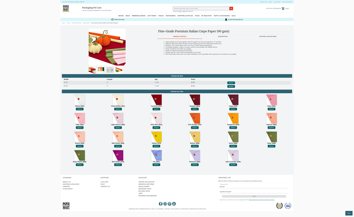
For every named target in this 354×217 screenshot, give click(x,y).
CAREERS (66, 186)
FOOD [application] (197, 16)
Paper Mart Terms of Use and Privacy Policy (261, 199)
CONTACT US (105, 186)
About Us (263, 2)
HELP (103, 184)
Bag (184, 11)
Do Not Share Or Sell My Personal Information (193, 209)
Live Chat (277, 2)
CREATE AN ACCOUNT (146, 182)
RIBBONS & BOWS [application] (139, 16)
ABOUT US (67, 182)
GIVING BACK (68, 189)
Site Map (167, 209)
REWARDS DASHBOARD (147, 196)
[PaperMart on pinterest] (169, 204)
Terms (153, 209)
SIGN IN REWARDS (273, 8)
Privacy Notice (175, 209)
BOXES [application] (121, 16)
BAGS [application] (128, 16)
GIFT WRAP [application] (152, 16)
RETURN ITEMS (144, 191)
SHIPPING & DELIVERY (71, 184)
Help (270, 2)
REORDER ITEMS (144, 189)
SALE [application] (234, 16)
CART (140, 193)
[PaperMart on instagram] (165, 204)
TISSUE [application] (161, 16)
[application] (285, 9)
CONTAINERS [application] (171, 16)
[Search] (231, 8)
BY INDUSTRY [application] (206, 16)
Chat (349, 213)
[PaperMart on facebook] (161, 204)
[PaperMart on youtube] (174, 204)
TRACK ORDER (143, 186)
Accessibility (159, 209)
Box (180, 11)
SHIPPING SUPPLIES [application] (185, 16)
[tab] (179, 36)
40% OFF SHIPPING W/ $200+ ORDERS (73, 2)
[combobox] (201, 8)
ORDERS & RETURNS (146, 184)
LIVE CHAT (104, 182)
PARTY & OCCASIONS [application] (222, 16)
